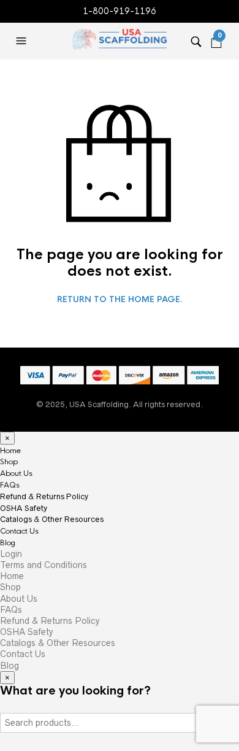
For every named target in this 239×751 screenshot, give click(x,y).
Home (10, 451)
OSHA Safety (23, 508)
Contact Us (19, 531)
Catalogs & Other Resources (52, 519)
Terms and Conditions (43, 565)
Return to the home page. (120, 300)
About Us (16, 473)
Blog (7, 543)
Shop (9, 462)
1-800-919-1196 (119, 11)
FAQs (10, 485)
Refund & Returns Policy (44, 496)
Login (11, 554)
